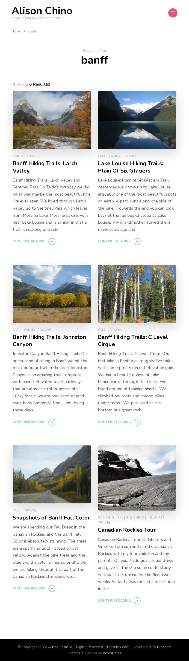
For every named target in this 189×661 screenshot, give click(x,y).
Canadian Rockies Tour (127, 530)
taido (18, 156)
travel (33, 156)
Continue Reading (29, 241)
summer (157, 518)
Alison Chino (42, 11)
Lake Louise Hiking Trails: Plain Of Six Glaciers (130, 167)
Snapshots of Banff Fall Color (51, 517)
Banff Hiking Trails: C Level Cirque (133, 341)
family (115, 156)
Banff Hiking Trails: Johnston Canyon (49, 341)
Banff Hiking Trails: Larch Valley (45, 167)
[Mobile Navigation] (172, 12)
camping (106, 518)
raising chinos (132, 518)
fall (102, 156)
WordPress (112, 653)
